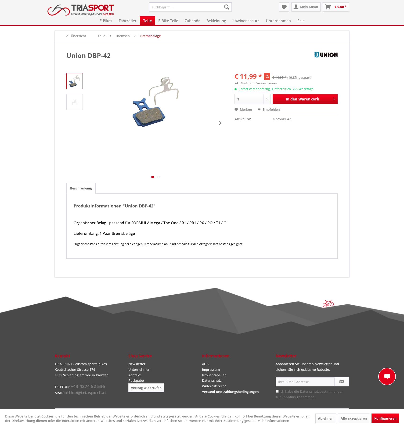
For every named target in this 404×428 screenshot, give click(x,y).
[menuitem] (190, 7)
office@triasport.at (85, 392)
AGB (205, 364)
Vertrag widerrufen (146, 387)
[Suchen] (227, 7)
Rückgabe (136, 380)
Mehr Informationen (273, 420)
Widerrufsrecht (214, 386)
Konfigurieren (385, 418)
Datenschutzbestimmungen (321, 391)
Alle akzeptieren (354, 418)
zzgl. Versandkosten (263, 83)
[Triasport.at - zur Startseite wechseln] (80, 10)
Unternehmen (139, 369)
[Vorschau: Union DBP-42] (74, 81)
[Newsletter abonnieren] (341, 381)
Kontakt (134, 375)
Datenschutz (212, 380)
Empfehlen (271, 109)
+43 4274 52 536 (88, 386)
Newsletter (136, 364)
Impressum (211, 369)
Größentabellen (214, 375)
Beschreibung (81, 188)
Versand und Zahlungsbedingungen (230, 391)
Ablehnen (325, 418)
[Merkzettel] (284, 7)
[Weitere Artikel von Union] (326, 60)
